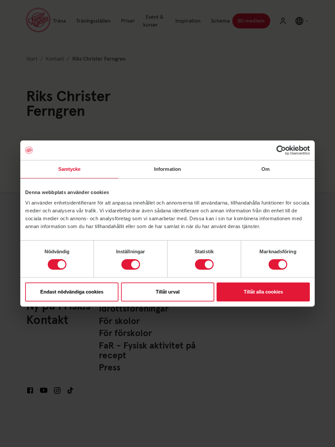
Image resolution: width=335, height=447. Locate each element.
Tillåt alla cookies (263, 292)
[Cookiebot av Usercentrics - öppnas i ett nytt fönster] (281, 150)
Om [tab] (265, 169)
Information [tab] (167, 169)
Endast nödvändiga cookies (71, 292)
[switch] (130, 264)
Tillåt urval (168, 292)
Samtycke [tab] (69, 169)
